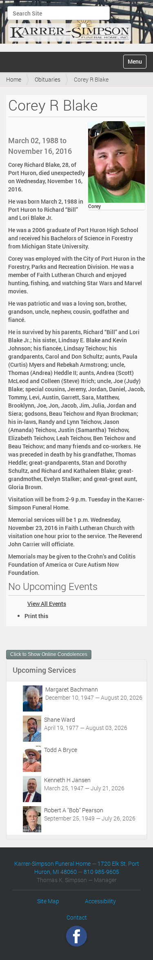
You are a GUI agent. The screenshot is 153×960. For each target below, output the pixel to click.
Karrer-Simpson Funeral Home (52, 863)
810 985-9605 (101, 872)
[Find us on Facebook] (76, 936)
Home (13, 79)
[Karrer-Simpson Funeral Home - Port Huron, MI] (69, 25)
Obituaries (47, 79)
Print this (36, 616)
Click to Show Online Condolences (48, 654)
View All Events (46, 603)
